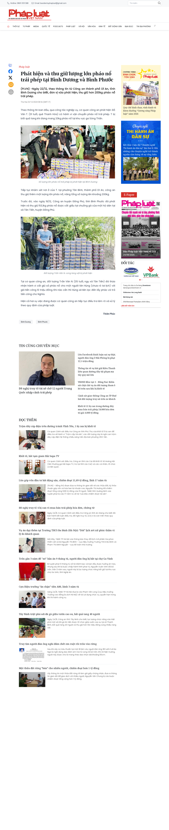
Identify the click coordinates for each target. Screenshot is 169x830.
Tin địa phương (143, 26)
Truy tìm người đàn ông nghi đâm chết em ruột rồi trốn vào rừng (58, 643)
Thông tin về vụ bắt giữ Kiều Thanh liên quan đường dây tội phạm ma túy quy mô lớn (96, 371)
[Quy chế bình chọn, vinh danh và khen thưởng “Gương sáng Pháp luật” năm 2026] (141, 93)
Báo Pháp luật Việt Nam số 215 (139, 251)
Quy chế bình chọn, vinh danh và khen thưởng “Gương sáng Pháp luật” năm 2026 (139, 110)
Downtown (147, 285)
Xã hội (81, 26)
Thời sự (16, 26)
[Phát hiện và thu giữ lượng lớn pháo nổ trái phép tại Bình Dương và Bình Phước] (29, 14)
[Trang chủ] (8, 26)
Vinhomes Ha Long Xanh (132, 292)
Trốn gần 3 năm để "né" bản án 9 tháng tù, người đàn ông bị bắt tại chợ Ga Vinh (66, 558)
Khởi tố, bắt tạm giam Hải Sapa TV (39, 456)
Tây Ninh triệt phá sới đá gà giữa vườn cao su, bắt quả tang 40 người (59, 614)
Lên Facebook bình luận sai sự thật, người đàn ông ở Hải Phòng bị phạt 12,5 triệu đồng (97, 358)
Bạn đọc (129, 26)
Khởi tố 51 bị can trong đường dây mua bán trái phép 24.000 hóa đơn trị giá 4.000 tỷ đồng (96, 409)
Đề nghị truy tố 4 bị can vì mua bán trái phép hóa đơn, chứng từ (57, 507)
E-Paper (129, 194)
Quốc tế (46, 26)
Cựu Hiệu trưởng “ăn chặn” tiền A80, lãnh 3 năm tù (49, 586)
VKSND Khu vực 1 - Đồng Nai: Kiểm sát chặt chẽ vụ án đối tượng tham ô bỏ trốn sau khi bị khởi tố (96, 385)
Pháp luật (70, 26)
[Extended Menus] (155, 26)
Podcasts (58, 26)
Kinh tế (102, 26)
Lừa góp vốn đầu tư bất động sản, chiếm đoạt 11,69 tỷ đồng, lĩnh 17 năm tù (63, 480)
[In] (11, 92)
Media (36, 26)
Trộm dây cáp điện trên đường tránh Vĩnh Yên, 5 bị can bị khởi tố (57, 426)
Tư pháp (26, 26)
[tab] (140, 279)
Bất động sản (115, 26)
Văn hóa (92, 26)
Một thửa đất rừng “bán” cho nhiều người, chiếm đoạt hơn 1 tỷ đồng (59, 668)
